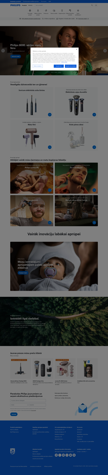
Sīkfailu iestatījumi (38, 66)
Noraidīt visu (58, 66)
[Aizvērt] (76, 49)
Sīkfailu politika (64, 62)
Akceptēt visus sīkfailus (71, 66)
